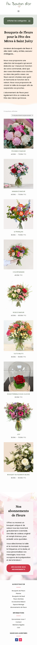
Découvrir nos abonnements (18, 568)
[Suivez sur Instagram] (20, 639)
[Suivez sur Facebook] (16, 639)
